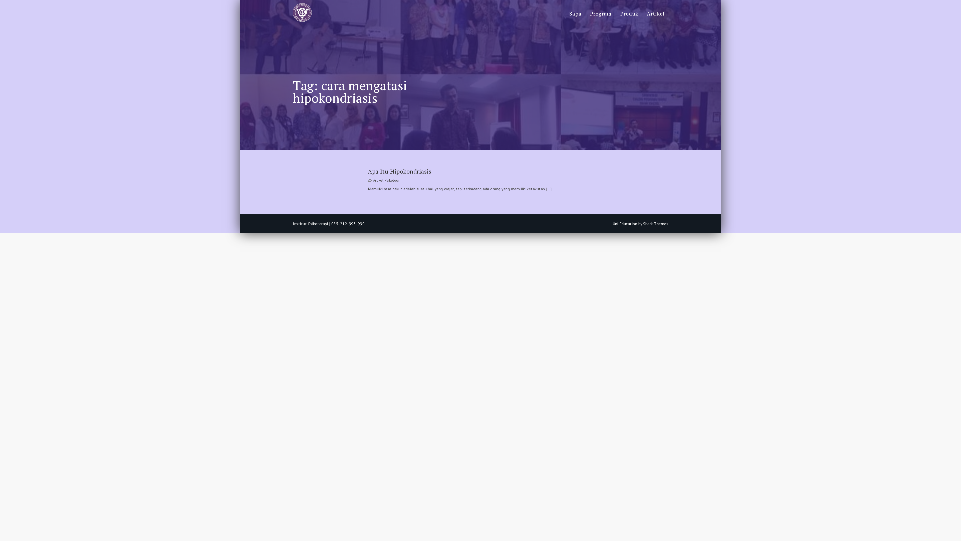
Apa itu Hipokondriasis (399, 171)
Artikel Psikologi (386, 180)
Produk (629, 13)
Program (601, 13)
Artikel (655, 13)
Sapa (575, 13)
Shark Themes (655, 223)
